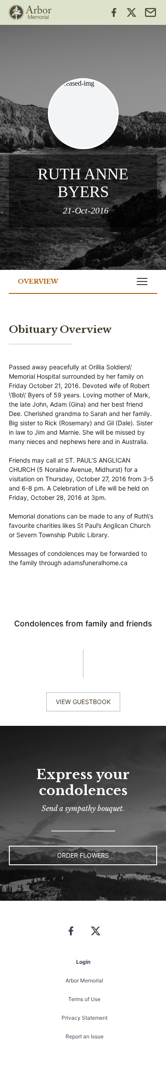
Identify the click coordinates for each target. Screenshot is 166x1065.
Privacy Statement (85, 1017)
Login (83, 961)
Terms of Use (84, 999)
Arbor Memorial (84, 980)
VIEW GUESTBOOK (83, 701)
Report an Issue (85, 1036)
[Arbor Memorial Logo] (30, 12)
